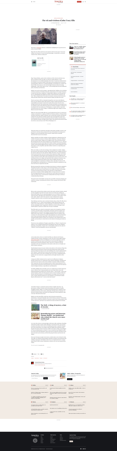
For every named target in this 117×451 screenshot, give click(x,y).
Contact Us (52, 441)
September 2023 (41, 345)
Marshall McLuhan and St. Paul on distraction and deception (80, 53)
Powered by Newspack (49, 448)
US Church (45, 358)
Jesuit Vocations (52, 442)
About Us (51, 436)
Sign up (71, 441)
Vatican (42, 441)
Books (61, 18)
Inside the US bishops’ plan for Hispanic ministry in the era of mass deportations (39, 393)
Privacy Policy (52, 440)
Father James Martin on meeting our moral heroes (77, 413)
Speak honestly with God (54, 404)
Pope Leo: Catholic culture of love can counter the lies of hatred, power (80, 47)
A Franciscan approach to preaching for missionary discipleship (75, 409)
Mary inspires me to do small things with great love (58, 408)
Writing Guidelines (53, 439)
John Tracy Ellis (40, 58)
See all (46, 385)
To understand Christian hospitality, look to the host (58, 388)
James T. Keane (44, 320)
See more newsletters (51, 376)
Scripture (42, 439)
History (41, 358)
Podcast (42, 442)
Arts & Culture (57, 18)
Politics (42, 440)
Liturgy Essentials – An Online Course (77, 80)
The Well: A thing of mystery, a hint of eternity (53, 306)
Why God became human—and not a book (78, 107)
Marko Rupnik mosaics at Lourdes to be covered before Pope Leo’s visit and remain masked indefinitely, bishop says (80, 59)
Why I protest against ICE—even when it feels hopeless (78, 103)
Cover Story (39, 47)
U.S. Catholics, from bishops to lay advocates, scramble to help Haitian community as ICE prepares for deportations (38, 397)
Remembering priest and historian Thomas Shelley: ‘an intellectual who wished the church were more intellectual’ (53, 316)
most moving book (35, 239)
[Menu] (31, 1)
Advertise (61, 439)
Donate (61, 436)
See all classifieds (74, 91)
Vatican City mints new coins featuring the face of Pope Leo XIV (39, 414)
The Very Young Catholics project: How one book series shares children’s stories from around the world (58, 393)
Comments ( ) (49, 368)
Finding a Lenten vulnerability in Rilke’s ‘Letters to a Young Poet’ (77, 388)
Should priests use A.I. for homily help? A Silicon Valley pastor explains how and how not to (77, 405)
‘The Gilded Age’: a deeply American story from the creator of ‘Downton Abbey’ (78, 99)
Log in (83, 1)
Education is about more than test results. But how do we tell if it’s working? (58, 398)
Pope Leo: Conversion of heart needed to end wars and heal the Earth (39, 388)
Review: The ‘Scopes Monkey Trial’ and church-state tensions (77, 393)
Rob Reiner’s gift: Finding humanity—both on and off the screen (77, 397)
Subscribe (79, 1)
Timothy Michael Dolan (55, 22)
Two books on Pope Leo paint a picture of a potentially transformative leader (78, 116)
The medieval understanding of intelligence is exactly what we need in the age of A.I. (78, 111)
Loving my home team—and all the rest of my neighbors (57, 412)
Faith (41, 436)
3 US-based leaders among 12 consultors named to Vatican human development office (39, 409)
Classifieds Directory (63, 440)
